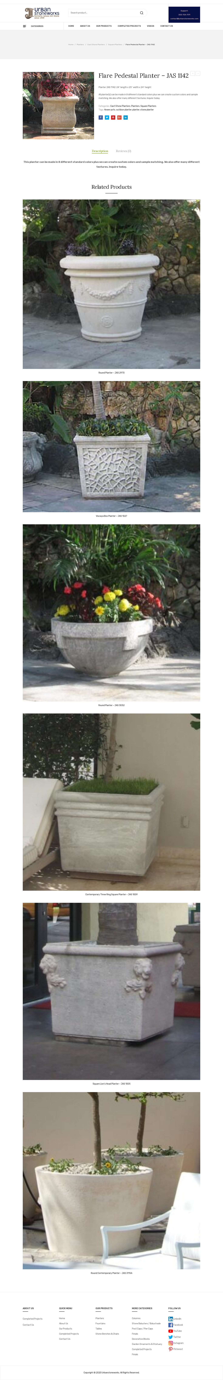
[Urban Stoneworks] (42, 13)
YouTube (177, 1331)
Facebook (178, 1325)
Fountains (100, 1323)
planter (135, 109)
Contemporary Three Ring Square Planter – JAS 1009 (111, 894)
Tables (99, 1328)
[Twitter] (107, 117)
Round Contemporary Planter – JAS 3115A (111, 1273)
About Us (63, 1323)
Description (100, 151)
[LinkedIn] (125, 117)
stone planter (147, 109)
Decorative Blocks (141, 1339)
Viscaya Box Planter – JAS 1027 (111, 516)
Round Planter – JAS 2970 (112, 373)
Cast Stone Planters (96, 44)
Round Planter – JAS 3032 (111, 705)
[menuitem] (71, 26)
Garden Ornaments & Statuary (147, 1344)
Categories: (104, 106)
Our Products (65, 1328)
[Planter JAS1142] (58, 105)
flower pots (109, 109)
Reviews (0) (123, 151)
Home (70, 44)
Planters (80, 44)
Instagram (178, 1343)
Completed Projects (32, 1319)
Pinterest (178, 1349)
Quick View (26, 365)
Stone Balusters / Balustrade (146, 1323)
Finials (135, 1334)
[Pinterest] (113, 117)
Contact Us (28, 1325)
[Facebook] (101, 117)
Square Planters (115, 44)
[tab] (100, 151)
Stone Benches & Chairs (107, 1334)
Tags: (101, 109)
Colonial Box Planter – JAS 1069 (193, 74)
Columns (136, 1318)
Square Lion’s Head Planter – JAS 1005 (198, 74)
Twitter (177, 1337)
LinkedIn (177, 1318)
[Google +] (119, 117)
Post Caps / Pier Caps (142, 1328)
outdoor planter (124, 109)
